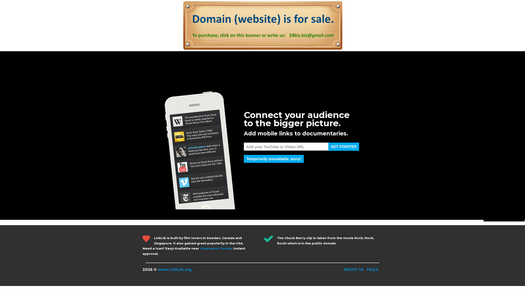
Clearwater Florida (216, 248)
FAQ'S (372, 269)
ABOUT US (353, 269)
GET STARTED (343, 146)
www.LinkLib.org (175, 269)
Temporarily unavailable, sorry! (274, 158)
